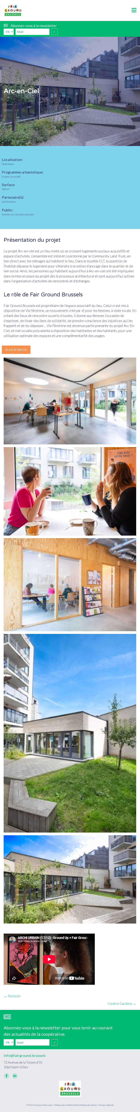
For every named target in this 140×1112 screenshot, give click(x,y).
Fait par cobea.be (106, 1105)
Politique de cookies (88, 1105)
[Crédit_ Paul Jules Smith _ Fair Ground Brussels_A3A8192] (70, 584)
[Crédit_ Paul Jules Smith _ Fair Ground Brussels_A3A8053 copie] (70, 879)
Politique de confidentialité (66, 1105)
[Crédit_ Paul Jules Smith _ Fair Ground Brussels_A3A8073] (70, 491)
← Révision (12, 996)
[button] (134, 10)
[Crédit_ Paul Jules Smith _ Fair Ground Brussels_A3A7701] (70, 401)
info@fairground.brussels (25, 1055)
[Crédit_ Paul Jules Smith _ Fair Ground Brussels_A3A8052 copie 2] (70, 733)
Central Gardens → (122, 1003)
